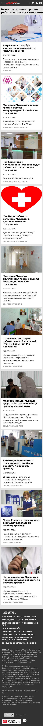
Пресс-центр (8, 620)
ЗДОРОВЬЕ (7, 70)
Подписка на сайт (11, 628)
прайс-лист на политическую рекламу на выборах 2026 (17, 639)
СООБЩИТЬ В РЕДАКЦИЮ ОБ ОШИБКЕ (19, 643)
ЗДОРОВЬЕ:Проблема (13, 602)
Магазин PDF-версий (26, 620)
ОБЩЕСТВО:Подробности (15, 241)
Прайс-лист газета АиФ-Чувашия (18, 635)
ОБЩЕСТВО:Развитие (13, 426)
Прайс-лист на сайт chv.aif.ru (17, 631)
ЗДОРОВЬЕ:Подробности (15, 127)
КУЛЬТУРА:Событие (12, 542)
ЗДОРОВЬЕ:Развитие (12, 304)
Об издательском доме (25, 617)
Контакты (7, 617)
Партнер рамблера (21, 715)
